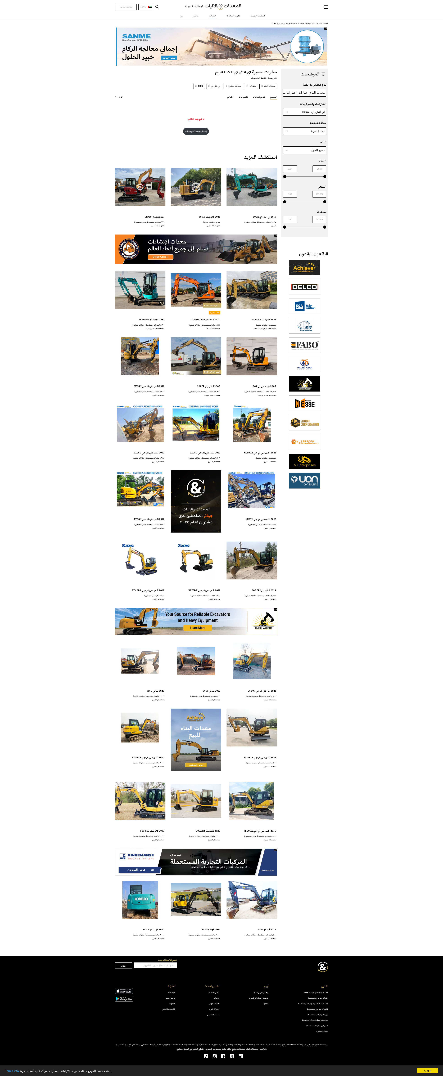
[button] (326, 7)
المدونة (172, 1003)
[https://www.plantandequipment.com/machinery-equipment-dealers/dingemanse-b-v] (196, 862)
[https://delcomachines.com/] (304, 289)
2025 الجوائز (214, 1003)
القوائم (212, 15)
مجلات (216, 998)
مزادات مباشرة (322, 1031)
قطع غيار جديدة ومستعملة (317, 1025)
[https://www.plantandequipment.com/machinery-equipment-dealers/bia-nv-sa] (304, 308)
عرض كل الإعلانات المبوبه (259, 998)
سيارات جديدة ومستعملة (318, 1014)
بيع (181, 15)
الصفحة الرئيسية (257, 15)
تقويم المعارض (213, 1014)
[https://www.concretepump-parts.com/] (304, 269)
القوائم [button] (230, 97)
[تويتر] (229, 1056)
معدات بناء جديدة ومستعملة (316, 992)
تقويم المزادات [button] (259, 97)
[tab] (273, 97)
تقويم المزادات (233, 15)
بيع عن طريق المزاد (261, 992)
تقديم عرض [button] (243, 97)
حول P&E (171, 992)
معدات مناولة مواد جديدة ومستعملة (313, 1003)
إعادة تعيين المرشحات (196, 131)
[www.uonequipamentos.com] (304, 482)
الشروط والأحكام (168, 1009)
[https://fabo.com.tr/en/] (304, 347)
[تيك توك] (204, 1056)
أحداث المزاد (214, 1009)
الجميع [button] (273, 97)
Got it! (427, 1070)
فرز (120, 96)
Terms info (12, 1071)
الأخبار (195, 15)
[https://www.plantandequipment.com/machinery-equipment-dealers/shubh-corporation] (304, 424)
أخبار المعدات (213, 992)
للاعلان (266, 1003)
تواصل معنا (170, 998)
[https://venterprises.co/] (304, 463)
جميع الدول (318, 150)
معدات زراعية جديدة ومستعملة (315, 1020)
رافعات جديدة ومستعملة (318, 998)
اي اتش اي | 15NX (313, 112)
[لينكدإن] (238, 1056)
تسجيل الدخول (126, 6)
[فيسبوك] (221, 1056)
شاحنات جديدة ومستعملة (317, 1009)
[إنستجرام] (212, 1056)
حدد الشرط (317, 131)
